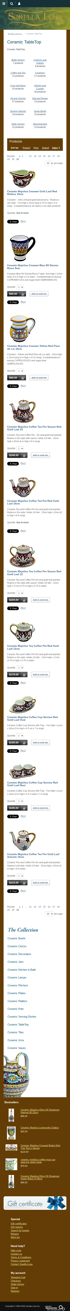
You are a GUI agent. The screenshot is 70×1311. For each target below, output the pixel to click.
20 (13, 159)
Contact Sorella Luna (21, 1264)
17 (53, 156)
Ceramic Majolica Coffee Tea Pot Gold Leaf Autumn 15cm (33, 855)
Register (15, 1291)
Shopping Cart (18, 1277)
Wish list (15, 1237)
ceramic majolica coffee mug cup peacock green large (38, 1160)
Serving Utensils (18, 111)
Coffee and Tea (18, 73)
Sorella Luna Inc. (15, 34)
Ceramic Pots (16, 1008)
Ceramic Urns (16, 1040)
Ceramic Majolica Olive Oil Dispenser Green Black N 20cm (40, 1177)
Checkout (16, 1280)
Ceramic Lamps (17, 977)
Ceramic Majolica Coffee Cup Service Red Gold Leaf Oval (32, 718)
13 (35, 156)
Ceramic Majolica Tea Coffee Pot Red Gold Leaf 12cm (33, 647)
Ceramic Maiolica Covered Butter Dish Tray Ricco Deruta (40, 1146)
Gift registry (17, 1227)
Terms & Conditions (21, 1257)
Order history (17, 1284)
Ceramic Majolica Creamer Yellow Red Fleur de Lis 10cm (33, 347)
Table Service (18, 124)
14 (39, 156)
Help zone (16, 1250)
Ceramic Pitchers (18, 985)
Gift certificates (19, 1223)
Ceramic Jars (16, 961)
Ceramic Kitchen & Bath (22, 969)
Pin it (23, 221)
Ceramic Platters (17, 1001)
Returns (15, 1234)
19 (8, 159)
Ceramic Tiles (16, 1032)
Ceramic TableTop (18, 1024)
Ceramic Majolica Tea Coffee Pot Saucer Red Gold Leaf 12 (34, 573)
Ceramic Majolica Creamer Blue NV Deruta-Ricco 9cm (33, 266)
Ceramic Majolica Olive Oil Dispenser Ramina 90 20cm (40, 1111)
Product (26, 148)
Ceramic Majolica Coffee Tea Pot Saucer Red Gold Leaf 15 (34, 428)
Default (45, 148)
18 (58, 156)
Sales (55, 148)
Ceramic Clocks (17, 946)
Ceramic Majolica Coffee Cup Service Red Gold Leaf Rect (32, 784)
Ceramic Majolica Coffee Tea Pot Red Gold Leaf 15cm (33, 502)
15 (44, 156)
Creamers (40, 73)
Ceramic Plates (17, 993)
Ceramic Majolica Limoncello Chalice (40, 1127)
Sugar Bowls (40, 111)
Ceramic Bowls (16, 938)
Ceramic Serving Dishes (22, 1016)
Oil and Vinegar (18, 98)
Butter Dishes (18, 60)
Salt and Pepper (40, 98)
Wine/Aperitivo (40, 124)
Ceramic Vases (17, 1047)
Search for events (20, 1230)
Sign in (14, 1287)
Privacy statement (20, 1260)
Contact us (16, 1254)
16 (49, 156)
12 (30, 156)
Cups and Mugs (18, 85)
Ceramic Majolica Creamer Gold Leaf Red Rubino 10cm (32, 193)
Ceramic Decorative (19, 954)
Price (36, 148)
